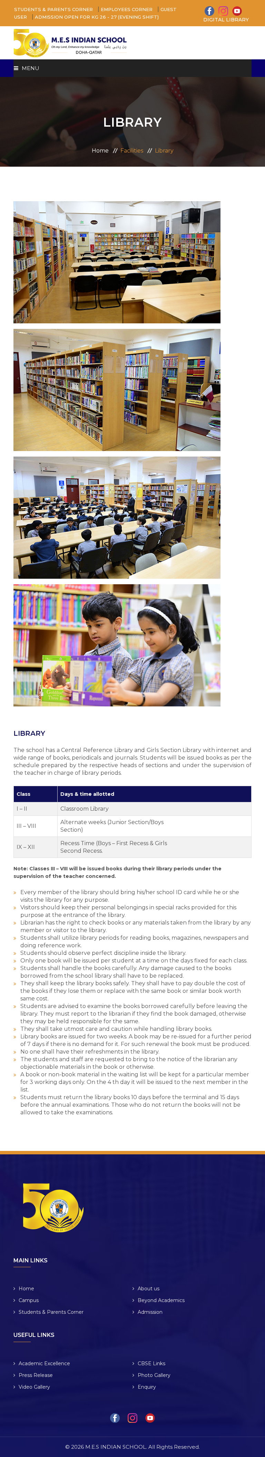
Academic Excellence (44, 1363)
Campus (29, 1300)
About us (148, 1288)
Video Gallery (34, 1387)
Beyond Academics (161, 1300)
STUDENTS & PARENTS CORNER (54, 9)
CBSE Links (151, 1363)
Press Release (36, 1375)
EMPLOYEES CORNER (127, 9)
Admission (150, 1312)
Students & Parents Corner (51, 1312)
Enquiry (147, 1387)
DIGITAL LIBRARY (226, 20)
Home (100, 150)
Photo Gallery (154, 1375)
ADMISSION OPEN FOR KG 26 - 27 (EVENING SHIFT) (96, 17)
